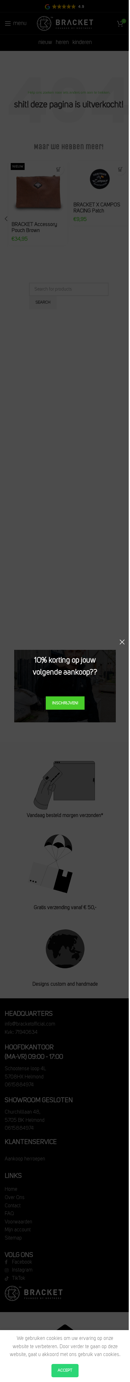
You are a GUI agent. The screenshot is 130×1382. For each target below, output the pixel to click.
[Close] (122, 642)
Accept (65, 1370)
